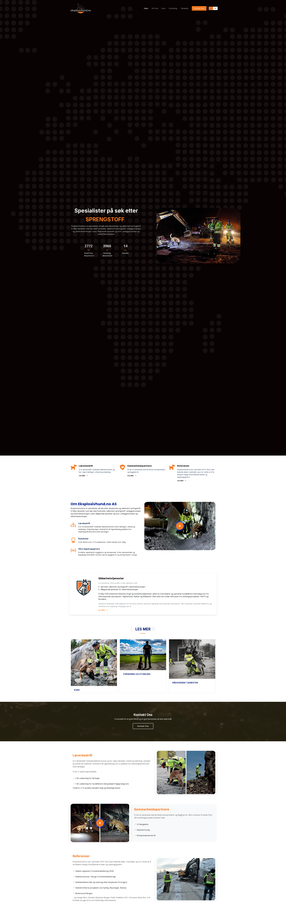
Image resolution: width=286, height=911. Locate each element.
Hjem (146, 8)
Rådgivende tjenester (185, 682)
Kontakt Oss (199, 8)
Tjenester (184, 8)
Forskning (173, 8)
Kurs (163, 8)
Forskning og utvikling (136, 674)
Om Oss (155, 8)
